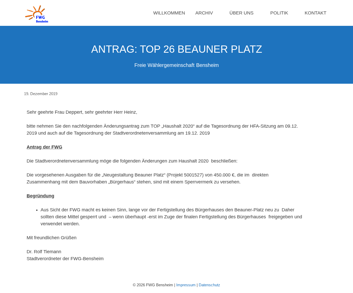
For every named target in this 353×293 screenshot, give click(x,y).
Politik (279, 13)
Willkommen (169, 13)
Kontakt (315, 13)
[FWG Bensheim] (37, 13)
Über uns (241, 13)
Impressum (186, 285)
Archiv (204, 13)
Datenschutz (209, 285)
